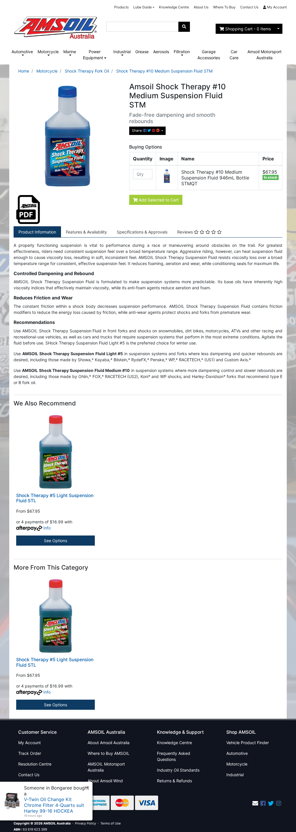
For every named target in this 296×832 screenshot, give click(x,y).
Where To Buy (224, 7)
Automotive (22, 51)
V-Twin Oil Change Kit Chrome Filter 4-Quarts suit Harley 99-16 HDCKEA (54, 805)
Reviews (185, 231)
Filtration (182, 51)
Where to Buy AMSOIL (109, 753)
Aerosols (161, 51)
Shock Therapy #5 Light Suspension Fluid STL (54, 498)
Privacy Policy (85, 823)
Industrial (122, 51)
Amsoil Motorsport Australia (264, 54)
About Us (201, 7)
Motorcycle (48, 51)
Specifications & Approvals (142, 231)
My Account (29, 742)
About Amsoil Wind (105, 780)
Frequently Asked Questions (173, 756)
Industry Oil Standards (178, 770)
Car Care (234, 54)
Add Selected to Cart (158, 199)
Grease (142, 51)
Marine (69, 51)
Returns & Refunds (174, 780)
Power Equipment (93, 54)
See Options (55, 540)
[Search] (184, 27)
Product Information (37, 231)
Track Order (29, 753)
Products (121, 7)
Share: (137, 130)
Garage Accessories (208, 54)
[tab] (37, 232)
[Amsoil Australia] (55, 25)
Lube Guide (142, 7)
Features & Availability (86, 231)
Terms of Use (110, 823)
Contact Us (249, 7)
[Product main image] (67, 135)
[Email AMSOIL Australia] (255, 803)
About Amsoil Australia (109, 742)
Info (47, 527)
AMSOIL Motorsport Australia (106, 766)
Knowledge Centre (174, 7)
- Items (248, 28)
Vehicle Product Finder (247, 742)
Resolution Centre (34, 763)
